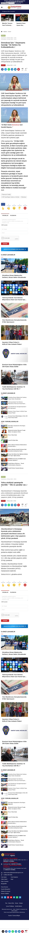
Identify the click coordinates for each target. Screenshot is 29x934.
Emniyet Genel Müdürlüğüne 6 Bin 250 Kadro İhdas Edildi (14, 365)
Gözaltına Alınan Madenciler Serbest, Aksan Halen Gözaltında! (14, 276)
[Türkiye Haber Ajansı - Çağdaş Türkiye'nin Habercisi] (14, 7)
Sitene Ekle (11, 903)
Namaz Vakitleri (5, 893)
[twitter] (5, 69)
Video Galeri (4, 879)
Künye (16, 903)
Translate (26, 3)
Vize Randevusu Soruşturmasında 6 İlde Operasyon (14, 321)
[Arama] (27, 7)
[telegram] (12, 69)
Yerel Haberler (14, 877)
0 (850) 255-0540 (8, 874)
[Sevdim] (14, 205)
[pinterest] (18, 69)
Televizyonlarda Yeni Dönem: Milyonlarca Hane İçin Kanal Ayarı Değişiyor (14, 299)
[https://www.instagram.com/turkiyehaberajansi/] (8, 897)
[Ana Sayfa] (1, 31)
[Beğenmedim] (20, 205)
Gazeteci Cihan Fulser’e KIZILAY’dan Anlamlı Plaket (12, 343)
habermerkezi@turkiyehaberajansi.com (13, 872)
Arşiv (12, 879)
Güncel (9, 31)
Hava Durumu (4, 887)
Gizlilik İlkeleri (18, 906)
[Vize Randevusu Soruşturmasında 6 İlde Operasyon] (14, 310)
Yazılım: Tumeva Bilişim (14, 915)
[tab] (5, 215)
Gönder (5, 243)
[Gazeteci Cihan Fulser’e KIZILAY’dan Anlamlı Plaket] (14, 332)
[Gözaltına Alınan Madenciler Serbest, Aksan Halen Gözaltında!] (14, 265)
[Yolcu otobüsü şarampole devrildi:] (14, 517)
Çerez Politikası (10, 906)
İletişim (21, 903)
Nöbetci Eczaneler (5, 891)
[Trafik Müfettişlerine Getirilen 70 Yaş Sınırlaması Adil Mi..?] (14, 377)
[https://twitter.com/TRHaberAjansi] (5, 897)
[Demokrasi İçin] (14, 81)
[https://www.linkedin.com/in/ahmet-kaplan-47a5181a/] (14, 897)
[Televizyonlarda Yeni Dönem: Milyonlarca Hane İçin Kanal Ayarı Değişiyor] (14, 288)
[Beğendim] (3, 205)
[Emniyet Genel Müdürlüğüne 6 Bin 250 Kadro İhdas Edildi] (14, 355)
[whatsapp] (9, 69)
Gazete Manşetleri (5, 889)
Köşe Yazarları (4, 881)
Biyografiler (4, 883)
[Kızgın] (25, 205)
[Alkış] (9, 205)
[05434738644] (17, 897)
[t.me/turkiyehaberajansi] (20, 897)
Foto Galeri (4, 877)
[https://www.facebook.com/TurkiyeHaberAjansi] (2, 897)
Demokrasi (15, 125)
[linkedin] (15, 69)
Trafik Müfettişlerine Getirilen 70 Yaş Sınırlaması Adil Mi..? (13, 388)
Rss (6, 903)
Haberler (5, 31)
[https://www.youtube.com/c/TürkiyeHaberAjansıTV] (11, 897)
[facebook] (2, 69)
